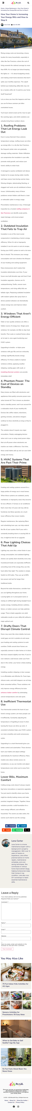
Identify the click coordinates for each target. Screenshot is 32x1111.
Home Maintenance (11, 8)
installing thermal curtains (10, 372)
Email (3, 929)
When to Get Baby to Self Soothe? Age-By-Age (12, 1041)
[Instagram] (18, 1107)
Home (2, 8)
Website (3, 936)
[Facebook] (14, 1107)
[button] (28, 3)
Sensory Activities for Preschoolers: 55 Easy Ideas (13, 1013)
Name (3, 922)
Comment (4, 902)
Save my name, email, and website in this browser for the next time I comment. (14, 944)
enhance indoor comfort (9, 693)
